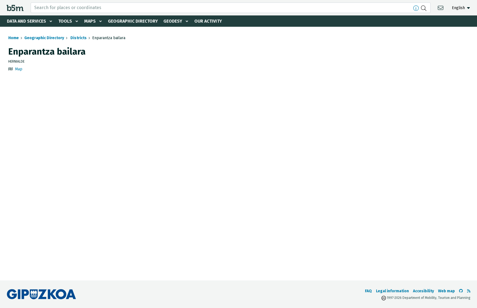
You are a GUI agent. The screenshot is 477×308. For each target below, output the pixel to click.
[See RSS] (468, 291)
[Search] (424, 8)
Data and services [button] (26, 21)
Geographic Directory (133, 21)
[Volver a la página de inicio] (15, 7)
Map (18, 69)
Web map (446, 291)
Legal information (392, 291)
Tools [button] (65, 21)
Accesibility (423, 291)
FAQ (368, 291)
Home (13, 38)
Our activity (208, 21)
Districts (78, 38)
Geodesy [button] (172, 21)
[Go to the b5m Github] (461, 291)
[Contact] (441, 7)
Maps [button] (90, 21)
